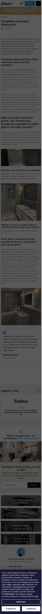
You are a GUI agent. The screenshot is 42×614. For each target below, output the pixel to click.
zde (23, 584)
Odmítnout (11, 608)
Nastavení (21, 602)
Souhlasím (31, 608)
